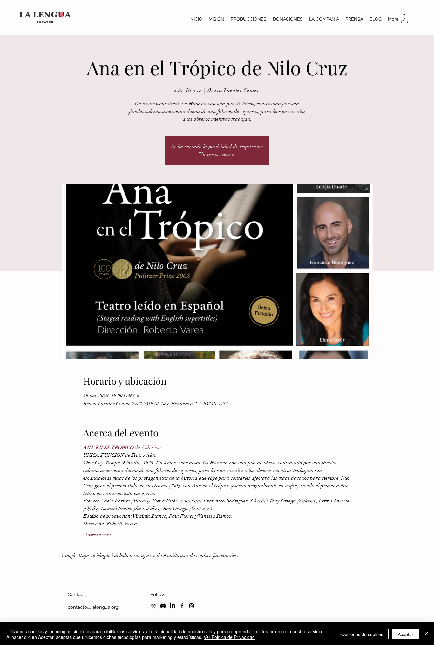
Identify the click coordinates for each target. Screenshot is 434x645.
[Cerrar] (426, 634)
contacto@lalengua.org (93, 607)
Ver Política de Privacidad (229, 637)
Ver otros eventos (217, 154)
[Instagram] (191, 605)
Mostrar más (97, 535)
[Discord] (163, 605)
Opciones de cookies (362, 634)
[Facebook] (182, 605)
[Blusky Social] (153, 605)
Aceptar (405, 634)
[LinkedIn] (172, 605)
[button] (404, 18)
